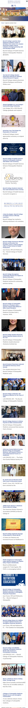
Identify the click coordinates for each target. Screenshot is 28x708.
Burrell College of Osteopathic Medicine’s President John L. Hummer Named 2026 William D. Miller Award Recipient (12, 306)
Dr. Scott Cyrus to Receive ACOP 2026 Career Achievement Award (12, 480)
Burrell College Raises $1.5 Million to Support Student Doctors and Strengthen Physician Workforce (13, 622)
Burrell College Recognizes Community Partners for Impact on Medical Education (13, 275)
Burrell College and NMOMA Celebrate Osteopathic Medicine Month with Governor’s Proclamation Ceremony (12, 650)
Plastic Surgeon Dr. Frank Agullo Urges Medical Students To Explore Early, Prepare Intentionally (13, 561)
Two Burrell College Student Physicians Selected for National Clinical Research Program (12, 76)
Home (2, 22)
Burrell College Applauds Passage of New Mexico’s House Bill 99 (13, 534)
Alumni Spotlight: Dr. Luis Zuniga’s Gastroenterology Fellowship (13, 105)
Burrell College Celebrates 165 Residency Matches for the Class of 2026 (13, 395)
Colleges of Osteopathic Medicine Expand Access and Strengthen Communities (12, 695)
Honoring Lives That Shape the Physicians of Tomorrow (12, 131)
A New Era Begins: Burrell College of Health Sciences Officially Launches (13, 216)
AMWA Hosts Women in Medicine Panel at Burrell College (12, 506)
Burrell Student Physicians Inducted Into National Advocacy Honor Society (13, 366)
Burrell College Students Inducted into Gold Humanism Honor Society (13, 188)
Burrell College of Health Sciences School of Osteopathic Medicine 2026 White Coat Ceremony (13, 160)
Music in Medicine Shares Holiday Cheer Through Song (12, 679)
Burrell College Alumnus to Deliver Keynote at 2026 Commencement (13, 422)
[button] (27, 1)
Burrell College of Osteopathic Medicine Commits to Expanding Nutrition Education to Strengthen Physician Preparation (12, 591)
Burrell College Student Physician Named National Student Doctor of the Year (13, 336)
